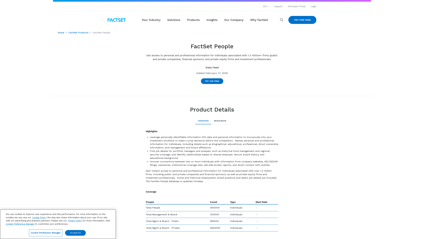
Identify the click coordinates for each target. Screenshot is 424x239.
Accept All (75, 233)
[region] (58, 224)
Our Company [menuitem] (233, 20)
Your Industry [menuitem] (151, 20)
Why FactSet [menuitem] (259, 20)
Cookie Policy (39, 217)
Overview (203, 121)
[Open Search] (281, 20)
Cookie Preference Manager (46, 233)
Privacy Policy (75, 220)
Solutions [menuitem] (173, 20)
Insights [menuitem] (212, 20)
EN (265, 6)
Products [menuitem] (193, 20)
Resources (220, 121)
